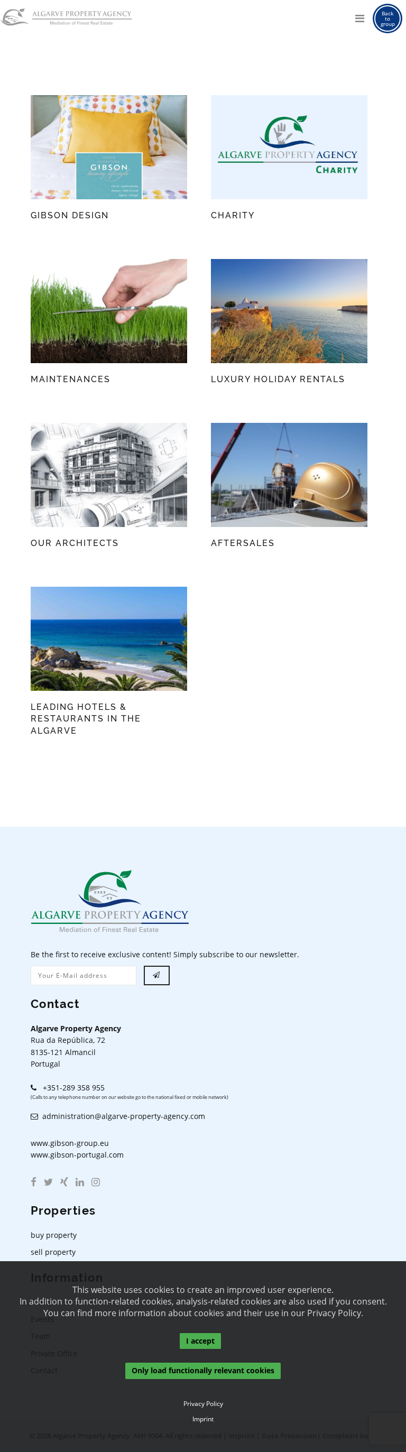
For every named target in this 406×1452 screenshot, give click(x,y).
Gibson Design (70, 215)
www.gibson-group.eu (70, 1143)
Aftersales (243, 543)
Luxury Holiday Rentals (278, 379)
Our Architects (75, 543)
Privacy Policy (203, 1404)
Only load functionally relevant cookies (203, 1371)
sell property (53, 1252)
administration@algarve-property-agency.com (121, 1116)
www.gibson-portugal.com (77, 1155)
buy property (54, 1235)
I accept (200, 1341)
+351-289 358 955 (70, 1088)
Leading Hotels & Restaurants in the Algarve (86, 719)
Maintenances (70, 379)
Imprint (203, 1419)
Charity (233, 215)
